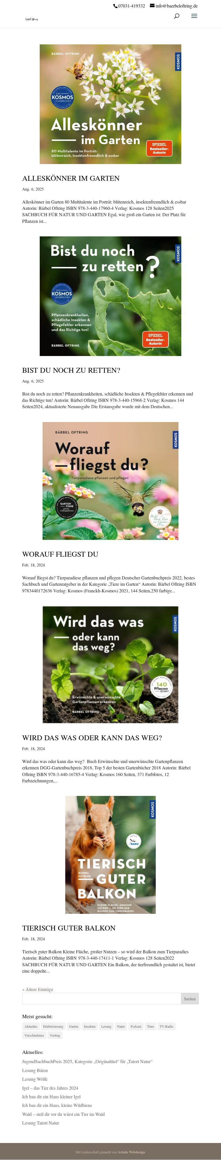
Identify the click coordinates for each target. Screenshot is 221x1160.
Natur (121, 1026)
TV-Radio (166, 1026)
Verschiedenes (34, 1035)
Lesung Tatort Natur (40, 1123)
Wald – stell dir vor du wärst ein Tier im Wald (63, 1114)
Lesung (106, 1026)
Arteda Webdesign (131, 1152)
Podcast (136, 1026)
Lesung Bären (35, 1070)
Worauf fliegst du (60, 554)
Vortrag (55, 1035)
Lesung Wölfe (34, 1079)
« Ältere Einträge (37, 989)
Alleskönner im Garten (71, 178)
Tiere (150, 1026)
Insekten (90, 1026)
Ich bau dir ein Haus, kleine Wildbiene (57, 1105)
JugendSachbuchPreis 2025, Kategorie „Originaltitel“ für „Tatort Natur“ (87, 1061)
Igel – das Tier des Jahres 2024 (50, 1088)
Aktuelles (30, 1026)
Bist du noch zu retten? (71, 370)
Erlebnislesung (53, 1026)
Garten (73, 1026)
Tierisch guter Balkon (69, 928)
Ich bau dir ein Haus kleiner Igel (51, 1096)
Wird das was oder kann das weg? (92, 737)
